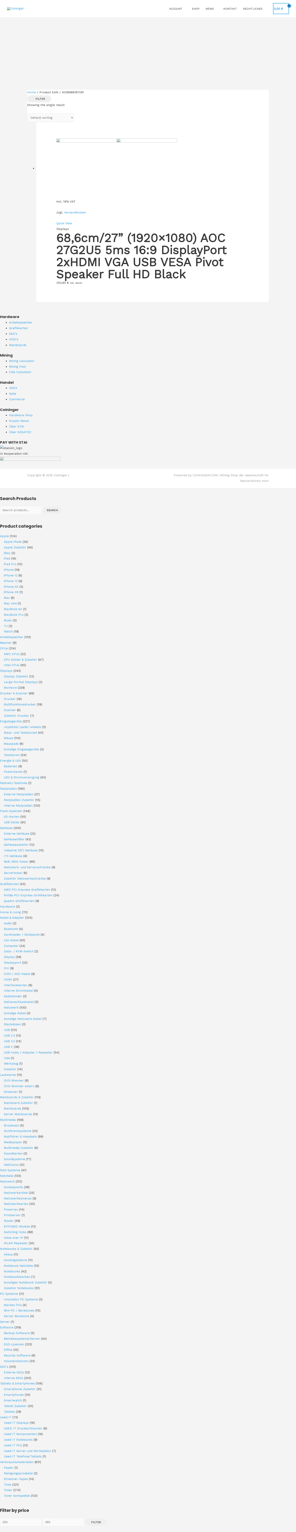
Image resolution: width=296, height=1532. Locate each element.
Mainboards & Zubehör (17, 1097)
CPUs (4, 648)
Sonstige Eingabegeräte (21, 749)
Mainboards (12, 1108)
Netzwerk (11, 1007)
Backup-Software (17, 1333)
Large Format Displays (21, 682)
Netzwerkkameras (18, 1198)
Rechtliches (253, 8)
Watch (8, 631)
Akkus (8, 1254)
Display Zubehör (16, 676)
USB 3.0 (9, 1041)
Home (31, 92)
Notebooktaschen (17, 1277)
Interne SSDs (13, 1378)
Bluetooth (11, 929)
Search (52, 510)
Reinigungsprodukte (18, 1473)
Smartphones (14, 1395)
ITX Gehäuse (13, 856)
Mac (7, 598)
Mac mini (10, 603)
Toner (8, 1490)
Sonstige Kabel (15, 1013)
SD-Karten (11, 817)
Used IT (5, 1417)
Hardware (7, 906)
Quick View (64, 223)
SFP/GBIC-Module (17, 1226)
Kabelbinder (13, 996)
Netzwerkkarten (16, 1204)
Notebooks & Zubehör (16, 1249)
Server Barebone (16, 1316)
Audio (8, 923)
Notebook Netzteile (18, 1266)
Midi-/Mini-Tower (16, 861)
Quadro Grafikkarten (19, 901)
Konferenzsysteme (17, 1131)
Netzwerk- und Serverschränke (27, 867)
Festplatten (8, 788)
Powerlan (11, 1209)
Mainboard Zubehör (18, 1103)
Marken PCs (13, 1305)
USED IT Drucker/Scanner (23, 1428)
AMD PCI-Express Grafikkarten (27, 889)
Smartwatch (13, 1400)
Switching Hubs (15, 1232)
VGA (7, 1058)
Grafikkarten (9, 884)
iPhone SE (11, 587)
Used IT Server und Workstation (27, 1451)
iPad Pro (10, 564)
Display (9, 957)
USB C (8, 1047)
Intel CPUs (11, 665)
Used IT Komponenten (20, 1434)
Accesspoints (13, 1187)
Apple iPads (13, 542)
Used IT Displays (16, 1423)
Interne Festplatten (18, 805)
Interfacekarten (15, 985)
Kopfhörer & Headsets (20, 1136)
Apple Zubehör (15, 547)
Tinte (7, 1484)
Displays (6, 671)
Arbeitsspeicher (11, 637)
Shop (196, 8)
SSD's (4, 1367)
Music (8, 620)
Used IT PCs (13, 1445)
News (210, 8)
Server (5, 1322)
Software (6, 1327)
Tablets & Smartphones (17, 1383)
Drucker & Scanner (14, 693)
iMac (7, 553)
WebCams (11, 1165)
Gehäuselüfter (14, 839)
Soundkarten (13, 1153)
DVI (6, 968)
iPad (7, 558)
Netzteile (6, 1176)
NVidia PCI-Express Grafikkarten (28, 895)
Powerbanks (13, 772)
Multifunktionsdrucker (20, 704)
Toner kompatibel (17, 1496)
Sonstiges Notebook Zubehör (25, 1282)
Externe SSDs (14, 1372)
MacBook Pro (14, 615)
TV (6, 626)
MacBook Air (13, 609)
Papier (8, 1468)
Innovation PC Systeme (21, 1299)
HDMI (8, 979)
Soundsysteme (14, 1159)
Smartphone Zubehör (20, 1389)
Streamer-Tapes (16, 1479)
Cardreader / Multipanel (22, 934)
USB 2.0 (9, 1035)
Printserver (12, 1215)
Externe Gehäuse (16, 833)
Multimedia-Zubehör (18, 1148)
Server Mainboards (18, 1114)
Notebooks (12, 1271)
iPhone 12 (11, 575)
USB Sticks (12, 822)
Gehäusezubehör (16, 845)
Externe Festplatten (18, 794)
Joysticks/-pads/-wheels (22, 727)
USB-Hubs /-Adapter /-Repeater (28, 1052)
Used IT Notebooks (18, 1440)
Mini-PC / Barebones (19, 1310)
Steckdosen (12, 1024)
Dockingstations (15, 1260)
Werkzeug (11, 1063)
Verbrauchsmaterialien (17, 1462)
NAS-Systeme (10, 1170)
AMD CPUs (12, 654)
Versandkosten (75, 212)
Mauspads (11, 744)
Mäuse (8, 738)
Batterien (10, 766)
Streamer (11, 1092)
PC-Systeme (9, 1294)
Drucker (10, 699)
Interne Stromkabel (18, 990)
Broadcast (11, 1125)
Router (9, 1221)
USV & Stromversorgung (21, 777)
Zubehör (10, 1069)
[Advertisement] (148, 47)
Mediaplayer (13, 1142)
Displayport (12, 962)
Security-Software (17, 1355)
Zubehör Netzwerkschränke (25, 878)
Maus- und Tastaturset (20, 732)
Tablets (9, 1411)
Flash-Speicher (11, 811)
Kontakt (230, 8)
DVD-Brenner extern (19, 1086)
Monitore (10, 688)
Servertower (13, 873)
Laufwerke (8, 1075)
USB (7, 1030)
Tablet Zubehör (15, 1406)
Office (8, 1350)
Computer (11, 946)
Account (175, 8)
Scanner (10, 710)
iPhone (9, 570)
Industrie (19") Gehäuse (21, 850)
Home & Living (10, 912)
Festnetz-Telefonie (13, 783)
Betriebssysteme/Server (22, 1339)
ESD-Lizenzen (14, 1344)
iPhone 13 (11, 581)
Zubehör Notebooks (19, 1288)
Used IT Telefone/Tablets (23, 1456)
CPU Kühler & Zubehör (20, 659)
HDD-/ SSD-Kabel (17, 974)
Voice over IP (13, 1238)
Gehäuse (6, 828)
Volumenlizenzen (16, 1361)
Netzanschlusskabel (19, 1002)
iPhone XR (11, 592)
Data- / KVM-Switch (18, 951)
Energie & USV (10, 760)
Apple (4, 536)
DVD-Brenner (14, 1080)
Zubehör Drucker (16, 716)
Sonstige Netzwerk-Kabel (23, 1019)
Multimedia (8, 1120)
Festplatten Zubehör (19, 800)
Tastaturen (12, 755)
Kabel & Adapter (12, 917)
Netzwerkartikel (16, 1193)
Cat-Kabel (11, 940)
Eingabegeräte (11, 721)
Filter (96, 1522)
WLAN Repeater (16, 1243)
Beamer (6, 643)
